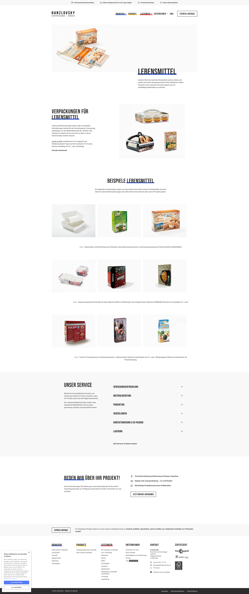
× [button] (29, 552)
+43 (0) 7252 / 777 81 (159, 562)
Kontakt (128, 558)
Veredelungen (120, 413)
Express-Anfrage (187, 13)
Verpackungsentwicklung (125, 386)
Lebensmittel (56, 552)
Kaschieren (104, 566)
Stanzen (103, 558)
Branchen (120, 13)
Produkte (132, 13)
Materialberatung (122, 395)
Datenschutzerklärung (177, 591)
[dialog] (16, 571)
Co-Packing (104, 576)
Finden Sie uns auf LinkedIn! (161, 572)
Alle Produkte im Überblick (84, 552)
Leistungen (145, 13)
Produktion (118, 404)
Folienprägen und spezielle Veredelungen (109, 573)
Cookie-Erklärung (192, 591)
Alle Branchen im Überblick (60, 550)
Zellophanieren (105, 569)
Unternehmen (160, 13)
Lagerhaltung (105, 579)
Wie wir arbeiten (130, 552)
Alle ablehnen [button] (16, 587)
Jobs (172, 13)
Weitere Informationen (10, 578)
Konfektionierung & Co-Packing (128, 422)
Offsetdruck (104, 555)
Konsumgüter (56, 563)
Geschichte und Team (132, 550)
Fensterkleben (105, 563)
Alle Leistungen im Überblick (109, 550)
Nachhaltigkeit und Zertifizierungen (136, 555)
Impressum (164, 591)
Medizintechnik (56, 558)
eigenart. (75, 591)
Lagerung (117, 431)
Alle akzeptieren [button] (16, 582)
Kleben (103, 561)
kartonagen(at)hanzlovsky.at (162, 565)
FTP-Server (156, 568)
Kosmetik (54, 555)
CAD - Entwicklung (106, 552)
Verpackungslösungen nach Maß (86, 550)
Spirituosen (55, 561)
